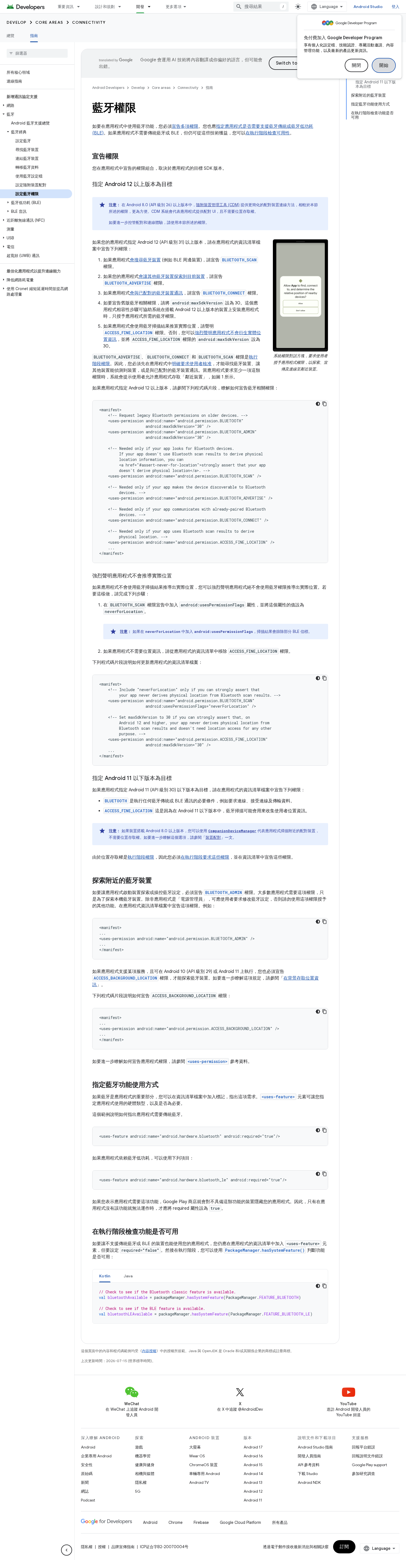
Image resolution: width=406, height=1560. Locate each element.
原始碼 (87, 1473)
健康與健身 (144, 1464)
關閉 (356, 65)
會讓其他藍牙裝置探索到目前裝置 (172, 276)
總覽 (11, 35)
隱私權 (141, 1482)
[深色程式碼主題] (318, 403)
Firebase (201, 1522)
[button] (36, 105)
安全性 (87, 1464)
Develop (17, 22)
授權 (102, 1547)
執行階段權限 (141, 857)
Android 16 (253, 1455)
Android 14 (253, 1473)
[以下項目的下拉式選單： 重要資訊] (80, 6)
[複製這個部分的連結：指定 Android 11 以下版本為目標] (177, 778)
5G (138, 1491)
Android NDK (309, 1482)
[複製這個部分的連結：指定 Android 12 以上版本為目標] (177, 184)
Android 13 (253, 1482)
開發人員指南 (309, 1455)
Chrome (175, 1522)
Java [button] (128, 1276)
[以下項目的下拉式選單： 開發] (151, 6)
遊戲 (139, 1447)
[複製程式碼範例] (324, 403)
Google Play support (369, 1464)
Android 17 (253, 1447)
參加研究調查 (363, 1473)
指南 (34, 35)
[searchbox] (37, 53)
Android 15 (253, 1464)
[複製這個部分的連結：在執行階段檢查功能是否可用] (183, 1232)
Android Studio (368, 6)
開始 (383, 65)
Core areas (49, 22)
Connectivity (89, 22)
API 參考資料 (309, 1464)
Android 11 (253, 1500)
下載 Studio (308, 1473)
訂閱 (344, 1547)
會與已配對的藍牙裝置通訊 (156, 293)
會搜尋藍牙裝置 (145, 260)
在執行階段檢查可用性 (268, 133)
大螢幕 (195, 1447)
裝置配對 (213, 837)
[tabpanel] (210, 1303)
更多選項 (173, 6)
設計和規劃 (105, 6)
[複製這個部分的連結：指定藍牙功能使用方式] (164, 1085)
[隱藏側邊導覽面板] (66, 1550)
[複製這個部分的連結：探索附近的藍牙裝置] (157, 881)
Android (88, 1447)
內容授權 (149, 1351)
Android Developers (108, 87)
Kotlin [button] (104, 1276)
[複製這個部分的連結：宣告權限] (124, 156)
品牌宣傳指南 (123, 1547)
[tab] (105, 1275)
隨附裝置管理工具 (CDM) (217, 204)
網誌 (85, 1491)
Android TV (199, 1482)
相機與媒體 (144, 1473)
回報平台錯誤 (363, 1447)
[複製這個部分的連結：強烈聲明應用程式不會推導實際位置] (177, 576)
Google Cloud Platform (240, 1522)
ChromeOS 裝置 (203, 1464)
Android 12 (253, 1491)
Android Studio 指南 (315, 1447)
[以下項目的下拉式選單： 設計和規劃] (122, 6)
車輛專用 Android (204, 1473)
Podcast (88, 1500)
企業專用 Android (96, 1455)
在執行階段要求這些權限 (205, 857)
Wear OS (197, 1455)
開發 (140, 6)
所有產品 (280, 1522)
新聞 (85, 1482)
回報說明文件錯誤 (367, 1455)
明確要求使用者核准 (192, 364)
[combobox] (261, 7)
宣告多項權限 (185, 126)
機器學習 (143, 1455)
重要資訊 (65, 6)
